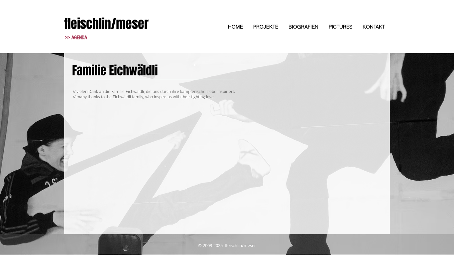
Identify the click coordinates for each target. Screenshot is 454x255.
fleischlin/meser (106, 24)
